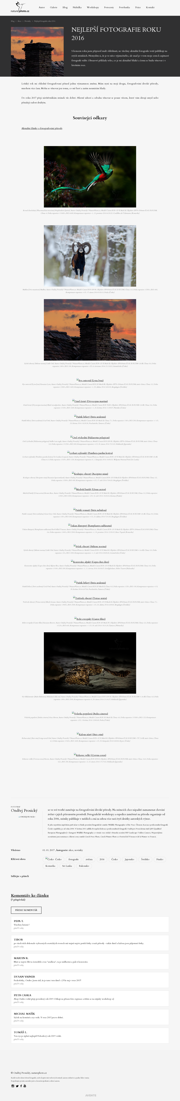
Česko (58, 859)
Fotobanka (124, 7)
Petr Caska (22, 995)
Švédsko (145, 859)
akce (71, 850)
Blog (65, 7)
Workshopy (93, 7)
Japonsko (129, 859)
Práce (138, 7)
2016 (102, 859)
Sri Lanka (67, 866)
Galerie (53, 7)
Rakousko (84, 866)
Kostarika (50, 866)
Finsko (160, 859)
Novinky (28, 21)
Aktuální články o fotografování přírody (41, 128)
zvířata (89, 859)
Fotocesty (109, 7)
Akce (19, 21)
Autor (42, 7)
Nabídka (77, 7)
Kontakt (150, 7)
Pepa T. (18, 921)
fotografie (74, 859)
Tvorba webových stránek (90, 1095)
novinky (79, 850)
